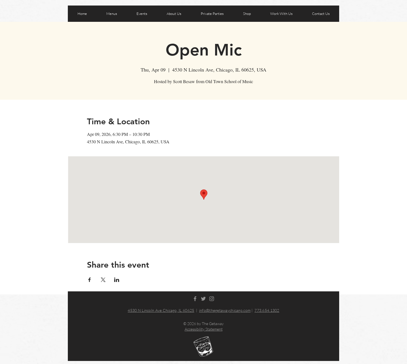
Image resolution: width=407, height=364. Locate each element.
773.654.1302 (266, 310)
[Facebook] (195, 299)
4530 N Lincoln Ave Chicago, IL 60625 (161, 310)
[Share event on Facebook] (89, 280)
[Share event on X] (103, 280)
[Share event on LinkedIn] (116, 280)
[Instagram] (211, 299)
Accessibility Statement (204, 329)
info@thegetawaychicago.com (225, 310)
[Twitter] (203, 299)
